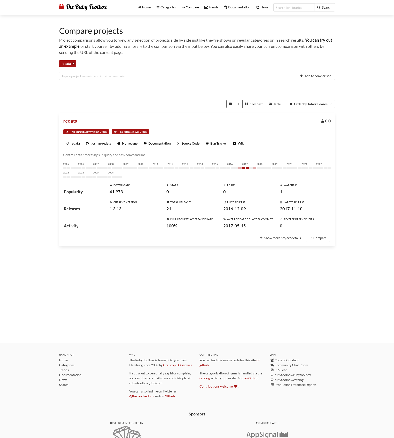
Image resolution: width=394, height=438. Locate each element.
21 (168, 208)
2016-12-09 (234, 208)
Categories (66, 365)
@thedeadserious (141, 396)
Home (63, 360)
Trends (64, 370)
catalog (204, 378)
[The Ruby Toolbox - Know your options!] (83, 7)
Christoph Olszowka (177, 365)
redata (70, 121)
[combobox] (178, 76)
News (63, 380)
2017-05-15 (234, 225)
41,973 (116, 191)
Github (170, 396)
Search (64, 385)
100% (171, 225)
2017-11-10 (291, 208)
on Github (251, 378)
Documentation (70, 375)
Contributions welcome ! (219, 386)
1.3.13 (115, 208)
